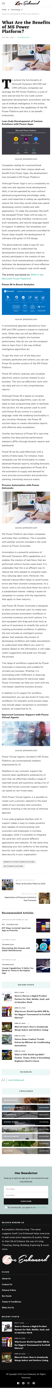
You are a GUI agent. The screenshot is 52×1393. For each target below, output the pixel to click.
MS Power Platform (13, 866)
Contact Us (7, 1284)
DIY (3, 925)
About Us (6, 1278)
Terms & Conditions (11, 1302)
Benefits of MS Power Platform (19, 862)
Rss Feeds (6, 1296)
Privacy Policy (41, 1207)
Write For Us (8, 1307)
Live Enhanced (16, 1080)
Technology (23, 37)
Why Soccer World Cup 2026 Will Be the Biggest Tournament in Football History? (32, 1015)
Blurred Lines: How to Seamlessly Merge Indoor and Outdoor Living (31, 1028)
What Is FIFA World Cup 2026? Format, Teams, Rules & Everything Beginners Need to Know (32, 1058)
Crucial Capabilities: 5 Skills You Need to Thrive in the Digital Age (17, 971)
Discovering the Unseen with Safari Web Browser (16, 949)
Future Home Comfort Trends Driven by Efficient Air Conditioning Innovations (32, 1042)
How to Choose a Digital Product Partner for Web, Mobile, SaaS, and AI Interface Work (32, 999)
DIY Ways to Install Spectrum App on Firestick (16, 929)
